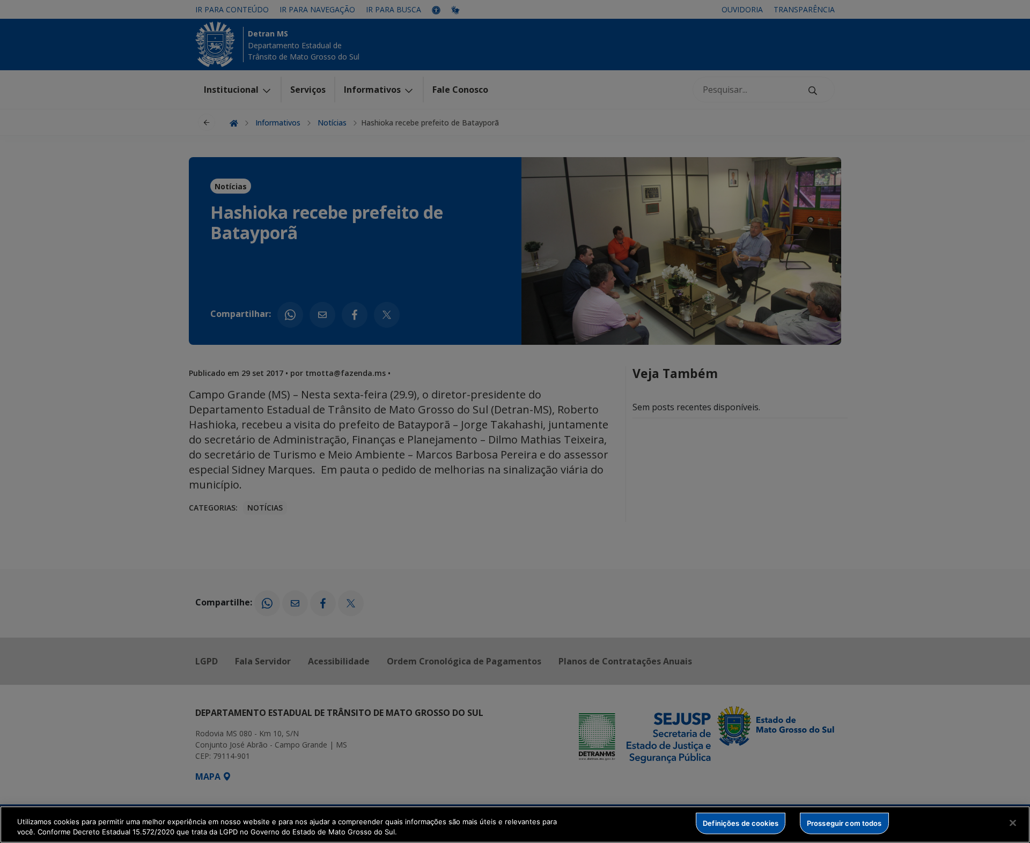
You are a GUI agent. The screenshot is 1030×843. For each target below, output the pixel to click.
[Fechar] (1013, 823)
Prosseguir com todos (844, 823)
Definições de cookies (740, 823)
